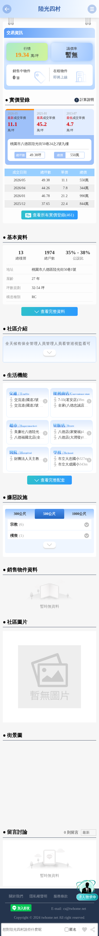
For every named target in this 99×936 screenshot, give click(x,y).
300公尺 (20, 514)
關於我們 (16, 896)
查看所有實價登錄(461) (53, 215)
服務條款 (61, 896)
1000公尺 (79, 514)
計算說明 (87, 100)
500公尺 (49, 514)
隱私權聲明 (38, 896)
